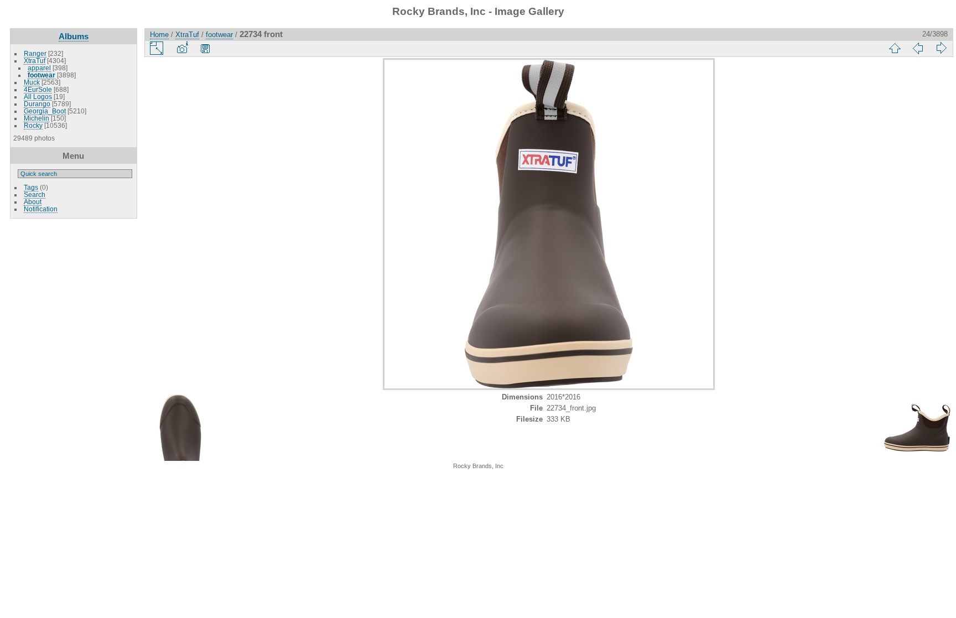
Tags (31, 187)
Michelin (36, 118)
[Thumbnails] (894, 48)
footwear (41, 75)
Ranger (35, 53)
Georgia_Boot (45, 111)
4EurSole (38, 89)
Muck (32, 82)
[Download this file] (205, 48)
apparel (39, 67)
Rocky (33, 125)
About (32, 201)
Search (34, 194)
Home (159, 34)
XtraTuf (34, 60)
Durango (37, 103)
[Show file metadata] (182, 48)
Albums (74, 36)
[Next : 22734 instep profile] (941, 48)
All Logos (38, 96)
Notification (41, 208)
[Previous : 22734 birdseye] (917, 48)
